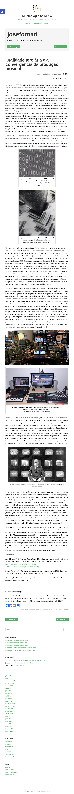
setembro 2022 (9, 688)
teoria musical (9, 757)
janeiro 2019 (9, 731)
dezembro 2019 (10, 703)
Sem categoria (9, 754)
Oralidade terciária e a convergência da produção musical (31, 64)
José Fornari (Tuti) (26, 609)
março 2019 (8, 726)
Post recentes (60, 47)
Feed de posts (9, 769)
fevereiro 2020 (9, 698)
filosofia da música (10, 746)
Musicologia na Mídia (37, 16)
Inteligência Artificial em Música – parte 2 (17, 642)
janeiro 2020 (9, 701)
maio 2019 (8, 721)
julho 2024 (8, 676)
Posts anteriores (37, 23)
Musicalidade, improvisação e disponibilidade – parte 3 (21, 647)
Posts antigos (13, 47)
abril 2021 (8, 696)
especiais (8, 744)
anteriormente (34, 304)
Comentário (66, 609)
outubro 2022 (9, 686)
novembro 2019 (10, 706)
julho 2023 (8, 678)
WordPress (48, 791)
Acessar (7, 767)
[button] (2, 11)
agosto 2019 (9, 713)
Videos (46, 23)
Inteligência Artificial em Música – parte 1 (17, 645)
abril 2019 (8, 724)
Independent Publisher (29, 791)
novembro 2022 (10, 683)
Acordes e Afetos (20, 665)
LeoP (6, 749)
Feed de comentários (11, 772)
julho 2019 (8, 716)
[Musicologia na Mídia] (37, 13)
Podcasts (27, 23)
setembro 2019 (9, 711)
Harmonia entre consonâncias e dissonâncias (32, 660)
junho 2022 (8, 693)
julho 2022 (8, 691)
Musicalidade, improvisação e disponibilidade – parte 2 (21, 650)
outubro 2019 (9, 708)
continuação (9, 741)
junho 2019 (8, 718)
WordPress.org (9, 774)
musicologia (36, 609)
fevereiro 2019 (9, 729)
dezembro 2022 (10, 681)
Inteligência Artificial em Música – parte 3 (17, 640)
